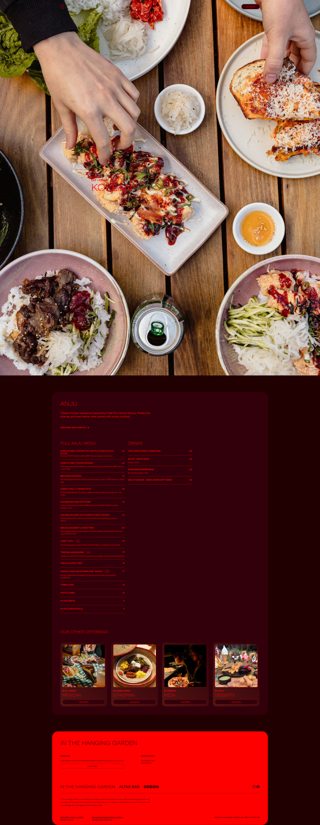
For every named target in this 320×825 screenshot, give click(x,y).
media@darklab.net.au (102, 819)
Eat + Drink (99, 180)
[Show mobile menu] (62, 6)
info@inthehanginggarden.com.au (107, 817)
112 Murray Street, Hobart (72, 817)
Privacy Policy (66, 819)
